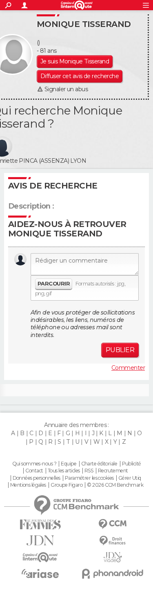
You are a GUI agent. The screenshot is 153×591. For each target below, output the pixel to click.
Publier (120, 350)
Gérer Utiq (129, 478)
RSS (88, 471)
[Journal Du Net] (40, 540)
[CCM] (113, 524)
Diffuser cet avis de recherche (79, 76)
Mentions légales (28, 485)
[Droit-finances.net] (113, 541)
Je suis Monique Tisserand (74, 61)
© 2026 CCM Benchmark (115, 485)
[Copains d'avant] (40, 557)
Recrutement (113, 471)
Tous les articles (64, 471)
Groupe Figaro (66, 485)
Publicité (131, 464)
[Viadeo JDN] (113, 557)
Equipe (68, 464)
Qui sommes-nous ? (34, 464)
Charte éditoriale (99, 464)
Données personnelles (36, 478)
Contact (34, 471)
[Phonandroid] (113, 574)
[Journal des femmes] (40, 524)
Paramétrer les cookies (89, 478)
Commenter (128, 367)
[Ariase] (40, 573)
